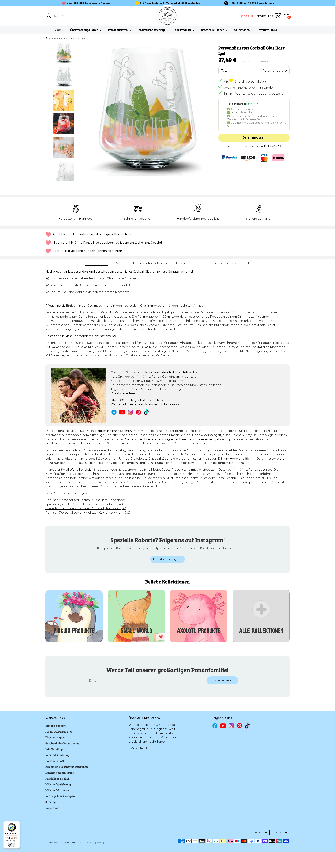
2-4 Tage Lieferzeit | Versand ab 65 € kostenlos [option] (170, 3)
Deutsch (258, 832)
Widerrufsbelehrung (58, 784)
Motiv (120, 263)
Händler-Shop (54, 749)
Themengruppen (55, 737)
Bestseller (264, 16)
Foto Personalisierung (151, 30)
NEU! (57, 30)
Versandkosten (260, 61)
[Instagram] (130, 412)
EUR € (279, 832)
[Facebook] (114, 412)
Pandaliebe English (57, 778)
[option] (249, 3)
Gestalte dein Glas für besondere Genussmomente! (81, 336)
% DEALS (247, 16)
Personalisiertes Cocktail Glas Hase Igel (71, 38)
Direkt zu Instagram (167, 559)
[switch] (11, 845)
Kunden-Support (55, 725)
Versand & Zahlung (57, 755)
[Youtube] (122, 412)
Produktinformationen (150, 263)
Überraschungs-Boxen (84, 30)
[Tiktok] (146, 412)
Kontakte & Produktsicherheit (227, 263)
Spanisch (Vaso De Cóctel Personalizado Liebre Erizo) (84, 504)
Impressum (52, 808)
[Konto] (278, 16)
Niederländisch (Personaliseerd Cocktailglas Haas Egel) (85, 508)
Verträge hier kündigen (60, 796)
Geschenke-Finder (212, 30)
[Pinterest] (138, 412)
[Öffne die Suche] (48, 15)
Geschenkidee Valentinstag (62, 743)
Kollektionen (242, 30)
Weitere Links (268, 30)
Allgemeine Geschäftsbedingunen (66, 766)
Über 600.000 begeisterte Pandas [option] (88, 3)
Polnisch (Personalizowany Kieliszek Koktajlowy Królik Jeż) (87, 512)
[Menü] (329, 845)
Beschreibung (96, 263)
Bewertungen (186, 263)
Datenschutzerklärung (59, 772)
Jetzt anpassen (254, 137)
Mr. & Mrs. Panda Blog (58, 731)
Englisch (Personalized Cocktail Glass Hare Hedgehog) (85, 500)
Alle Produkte (183, 30)
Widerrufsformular (57, 790)
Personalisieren (118, 30)
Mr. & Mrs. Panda (75, 842)
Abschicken (222, 680)
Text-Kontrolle (243, 103)
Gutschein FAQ (54, 761)
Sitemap (50, 802)
